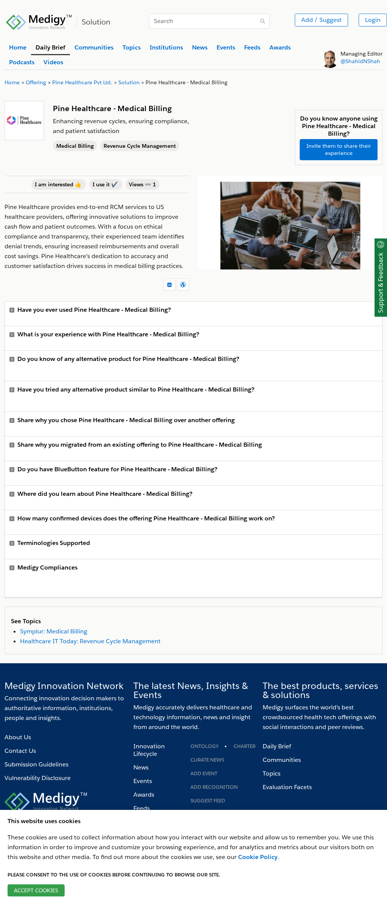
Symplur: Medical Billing (53, 631)
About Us (18, 737)
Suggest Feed (207, 800)
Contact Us (20, 751)
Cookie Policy (257, 857)
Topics (271, 773)
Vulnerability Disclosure (38, 778)
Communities (282, 760)
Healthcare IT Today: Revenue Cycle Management (90, 641)
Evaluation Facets (287, 787)
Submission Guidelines (36, 764)
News (141, 767)
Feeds (141, 808)
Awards (143, 795)
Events (142, 781)
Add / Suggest (321, 20)
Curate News (207, 760)
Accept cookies (36, 890)
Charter (244, 746)
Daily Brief (277, 746)
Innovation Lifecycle (149, 750)
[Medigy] (39, 21)
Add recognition (214, 787)
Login (373, 20)
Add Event (203, 773)
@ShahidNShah (360, 61)
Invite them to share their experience (339, 149)
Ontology (204, 746)
